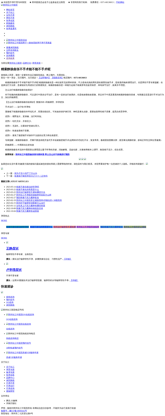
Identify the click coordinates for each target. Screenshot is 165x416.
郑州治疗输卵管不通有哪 (64, 227)
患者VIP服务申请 (14, 357)
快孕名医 (10, 20)
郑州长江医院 (15, 63)
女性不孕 (10, 15)
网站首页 (10, 10)
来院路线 (10, 26)
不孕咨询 (10, 388)
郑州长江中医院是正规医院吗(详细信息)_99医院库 (39, 200)
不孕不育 (10, 383)
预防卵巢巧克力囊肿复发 (27, 197)
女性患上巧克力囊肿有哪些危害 (30, 206)
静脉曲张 (10, 23)
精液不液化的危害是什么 (27, 189)
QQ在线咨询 (12, 319)
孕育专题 (10, 369)
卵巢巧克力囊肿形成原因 (27, 211)
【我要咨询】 (57, 78)
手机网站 (120, 2)
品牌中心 (10, 378)
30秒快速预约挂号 (14, 348)
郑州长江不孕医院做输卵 (87, 227)
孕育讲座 (36, 63)
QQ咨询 (9, 302)
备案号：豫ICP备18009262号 (14, 411)
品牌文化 (27, 63)
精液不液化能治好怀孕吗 (27, 187)
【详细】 (67, 259)
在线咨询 (10, 329)
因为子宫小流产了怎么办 (25, 173)
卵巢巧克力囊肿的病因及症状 (29, 208)
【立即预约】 (44, 78)
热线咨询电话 (12, 338)
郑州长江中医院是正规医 (134, 227)
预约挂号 (10, 300)
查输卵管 (10, 391)
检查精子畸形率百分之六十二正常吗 (30, 176)
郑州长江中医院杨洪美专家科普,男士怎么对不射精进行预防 (42, 154)
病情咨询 (10, 297)
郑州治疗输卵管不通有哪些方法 (30, 192)
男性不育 (10, 18)
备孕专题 (10, 372)
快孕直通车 (11, 29)
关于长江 (10, 12)
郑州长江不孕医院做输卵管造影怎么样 (33, 195)
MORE (4, 220)
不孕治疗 (10, 386)
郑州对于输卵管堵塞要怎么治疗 (30, 203)
